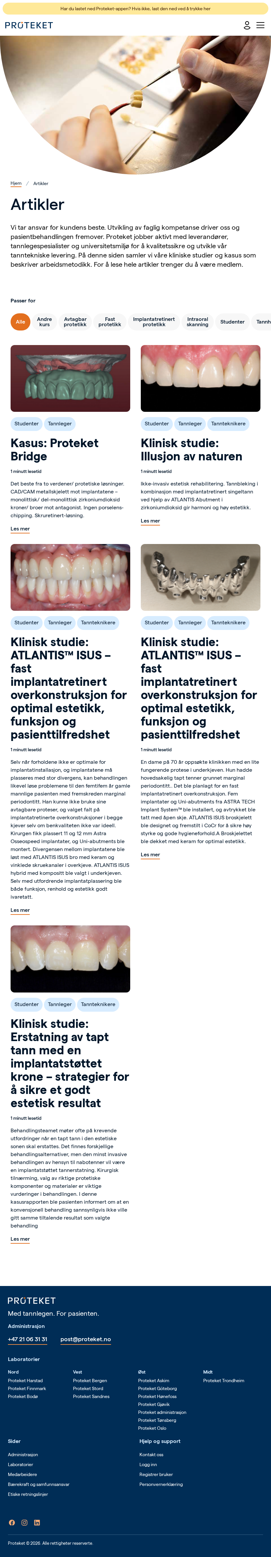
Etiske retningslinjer (28, 1494)
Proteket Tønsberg (157, 1420)
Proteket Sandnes (91, 1396)
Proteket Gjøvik (154, 1404)
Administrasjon (23, 1454)
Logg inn (148, 1464)
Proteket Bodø (23, 1396)
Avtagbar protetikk (75, 321)
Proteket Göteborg (157, 1388)
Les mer (20, 528)
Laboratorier (20, 1464)
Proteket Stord (88, 1388)
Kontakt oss (151, 1454)
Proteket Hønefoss (157, 1396)
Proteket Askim (153, 1380)
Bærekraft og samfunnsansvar (38, 1484)
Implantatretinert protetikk (154, 321)
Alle (20, 322)
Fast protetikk (109, 321)
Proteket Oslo (152, 1428)
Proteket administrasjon (162, 1412)
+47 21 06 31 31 (27, 1339)
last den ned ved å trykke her (181, 8)
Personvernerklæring (161, 1484)
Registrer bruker (156, 1474)
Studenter (232, 322)
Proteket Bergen (90, 1380)
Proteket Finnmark (27, 1388)
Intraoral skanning (198, 321)
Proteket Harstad (25, 1380)
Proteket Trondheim (223, 1380)
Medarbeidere (22, 1474)
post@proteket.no (85, 1339)
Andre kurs (44, 321)
